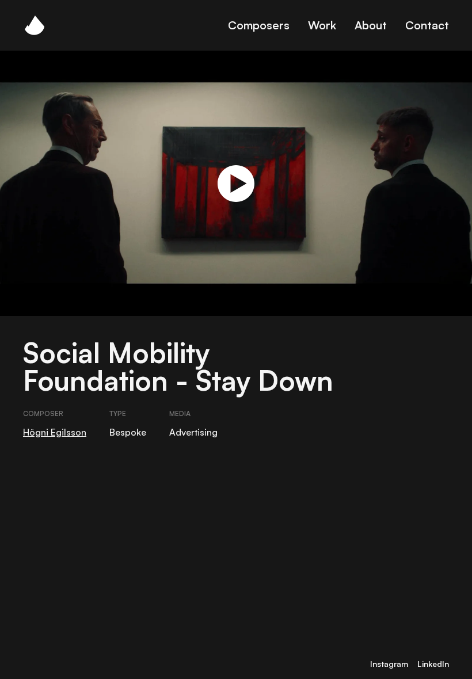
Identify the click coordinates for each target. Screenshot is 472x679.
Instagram (389, 664)
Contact (427, 25)
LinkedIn (433, 664)
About (371, 25)
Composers (259, 25)
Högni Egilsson (54, 432)
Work (322, 25)
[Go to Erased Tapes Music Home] (34, 25)
